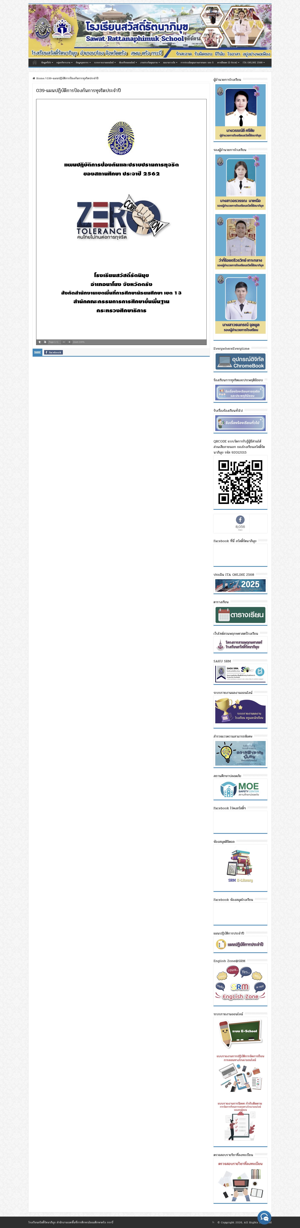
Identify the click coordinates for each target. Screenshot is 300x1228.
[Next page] (45, 342)
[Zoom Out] (63, 342)
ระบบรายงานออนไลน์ (104, 62)
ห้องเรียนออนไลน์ (127, 62)
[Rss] (213, 1222)
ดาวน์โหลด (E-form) (227, 62)
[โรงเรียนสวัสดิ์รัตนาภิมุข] (150, 31)
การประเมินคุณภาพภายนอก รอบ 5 (197, 62)
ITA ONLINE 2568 (252, 62)
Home (39, 78)
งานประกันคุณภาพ (149, 62)
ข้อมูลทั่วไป (46, 62)
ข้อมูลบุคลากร (82, 62)
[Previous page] (39, 342)
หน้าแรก (34, 62)
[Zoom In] (69, 342)
